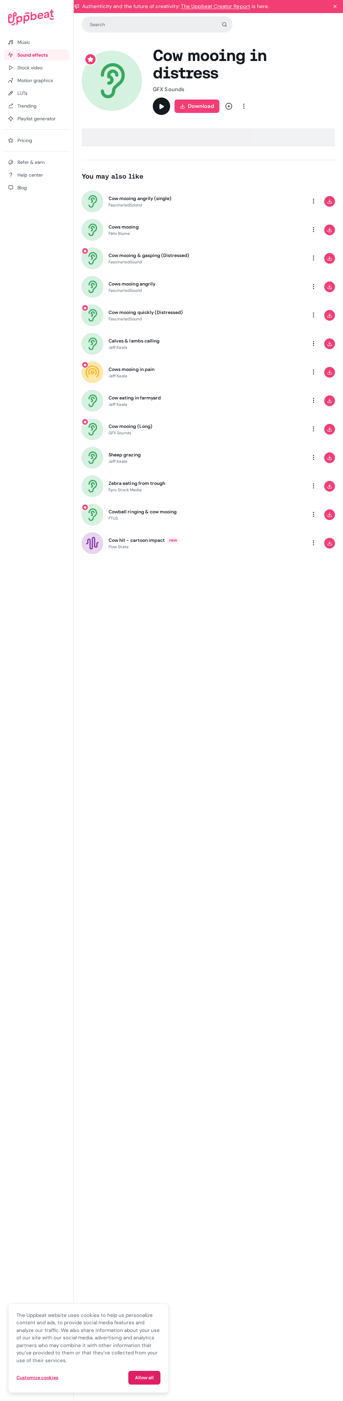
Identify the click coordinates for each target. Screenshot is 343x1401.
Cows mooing (123, 227)
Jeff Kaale (118, 347)
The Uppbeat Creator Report (215, 6)
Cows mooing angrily (132, 284)
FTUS (113, 518)
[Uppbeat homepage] (36, 17)
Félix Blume (119, 233)
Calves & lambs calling (134, 341)
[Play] (161, 106)
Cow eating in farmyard (135, 398)
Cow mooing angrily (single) (140, 198)
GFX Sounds (168, 89)
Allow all (144, 1378)
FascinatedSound (125, 205)
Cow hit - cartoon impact (137, 540)
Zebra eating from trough (137, 483)
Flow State (119, 547)
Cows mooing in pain (131, 369)
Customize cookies (37, 1378)
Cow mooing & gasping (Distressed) (149, 255)
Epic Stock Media (125, 490)
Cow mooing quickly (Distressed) (146, 312)
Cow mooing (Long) (130, 426)
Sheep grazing (125, 455)
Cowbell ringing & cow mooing (143, 512)
